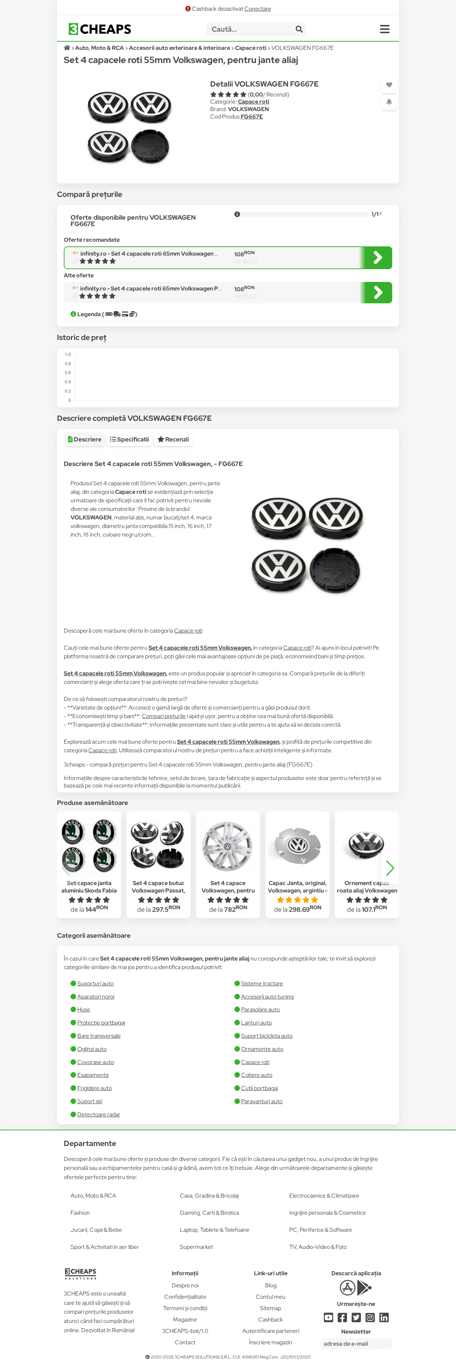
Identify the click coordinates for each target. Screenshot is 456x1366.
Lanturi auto (256, 1022)
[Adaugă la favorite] (389, 85)
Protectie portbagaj (101, 1022)
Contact (185, 1342)
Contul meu (270, 1296)
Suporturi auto (95, 983)
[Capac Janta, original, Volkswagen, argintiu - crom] (297, 846)
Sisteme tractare (262, 983)
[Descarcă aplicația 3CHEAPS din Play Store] (365, 1292)
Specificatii (132, 439)
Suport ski (89, 1101)
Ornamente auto (262, 1049)
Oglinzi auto (92, 1049)
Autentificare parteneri (270, 1331)
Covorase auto (95, 1062)
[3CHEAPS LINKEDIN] (384, 1319)
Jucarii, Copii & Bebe (96, 1230)
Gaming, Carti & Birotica (209, 1212)
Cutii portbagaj (259, 1088)
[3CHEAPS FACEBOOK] (342, 1319)
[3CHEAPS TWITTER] (356, 1319)
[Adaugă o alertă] (389, 102)
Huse (83, 1009)
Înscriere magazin (270, 1342)
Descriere (87, 439)
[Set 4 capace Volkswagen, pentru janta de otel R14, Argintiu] (228, 846)
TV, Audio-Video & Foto (318, 1247)
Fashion (80, 1212)
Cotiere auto (256, 1075)
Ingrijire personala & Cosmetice (327, 1212)
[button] (390, 868)
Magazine (185, 1319)
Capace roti (253, 101)
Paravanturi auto (262, 1101)
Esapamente (93, 1075)
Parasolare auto (260, 1009)
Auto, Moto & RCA (93, 1195)
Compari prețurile (164, 716)
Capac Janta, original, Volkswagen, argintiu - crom (297, 890)
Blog (270, 1285)
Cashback (270, 1319)
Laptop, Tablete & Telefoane (214, 1230)
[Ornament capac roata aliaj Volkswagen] (367, 846)
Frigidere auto (94, 1088)
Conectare (257, 8)
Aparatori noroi (95, 996)
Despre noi (185, 1285)
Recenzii (176, 439)
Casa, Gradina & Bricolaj (209, 1195)
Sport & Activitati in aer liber (105, 1247)
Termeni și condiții (185, 1308)
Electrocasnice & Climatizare (324, 1195)
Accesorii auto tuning (267, 996)
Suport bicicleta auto (266, 1036)
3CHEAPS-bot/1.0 (185, 1331)
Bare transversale (99, 1036)
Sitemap (270, 1308)
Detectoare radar (98, 1114)
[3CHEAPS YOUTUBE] (328, 1319)
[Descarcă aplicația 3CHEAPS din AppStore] (348, 1292)
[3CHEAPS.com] (99, 29)
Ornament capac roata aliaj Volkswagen (367, 886)
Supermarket (196, 1247)
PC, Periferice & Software (320, 1230)
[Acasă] (67, 48)
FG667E (252, 116)
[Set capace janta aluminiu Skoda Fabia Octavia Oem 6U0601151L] (89, 846)
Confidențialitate (185, 1296)
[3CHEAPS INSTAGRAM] (370, 1319)
